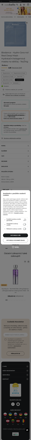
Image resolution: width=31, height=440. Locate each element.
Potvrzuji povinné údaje (15, 240)
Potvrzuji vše (15, 235)
